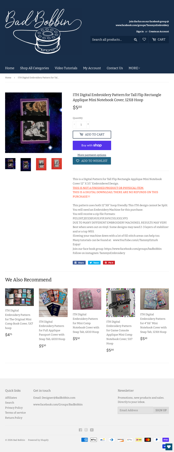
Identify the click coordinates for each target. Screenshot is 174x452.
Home (9, 68)
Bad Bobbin (19, 440)
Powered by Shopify (38, 440)
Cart (161, 39)
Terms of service (15, 412)
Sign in (140, 31)
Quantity (78, 118)
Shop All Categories (34, 68)
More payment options (91, 155)
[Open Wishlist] (169, 447)
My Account (92, 68)
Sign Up (161, 410)
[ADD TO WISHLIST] (31, 290)
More (133, 68)
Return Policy (13, 417)
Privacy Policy (14, 407)
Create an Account (159, 31)
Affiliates (11, 397)
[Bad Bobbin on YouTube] (92, 430)
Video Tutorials (66, 68)
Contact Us (115, 68)
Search (9, 402)
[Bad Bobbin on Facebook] (80, 430)
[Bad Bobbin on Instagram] (86, 430)
